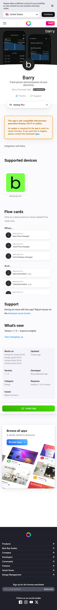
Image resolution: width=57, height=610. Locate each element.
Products (6, 544)
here (37, 134)
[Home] (28, 23)
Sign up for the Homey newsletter (28, 584)
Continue (48, 14)
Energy (7, 384)
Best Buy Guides (9, 548)
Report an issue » (11, 395)
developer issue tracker (19, 313)
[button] (21, 14)
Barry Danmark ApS (39, 374)
